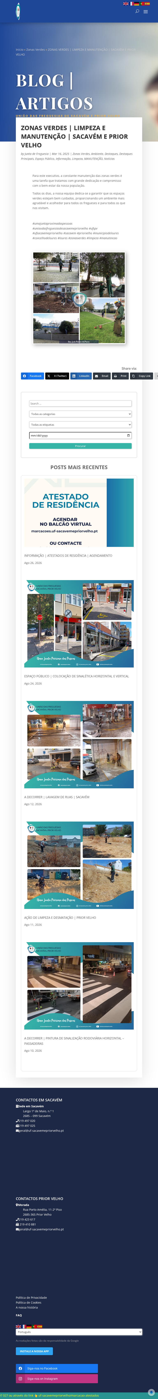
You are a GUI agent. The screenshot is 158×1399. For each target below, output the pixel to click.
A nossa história (27, 1307)
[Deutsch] (136, 3)
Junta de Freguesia (37, 154)
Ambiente (97, 154)
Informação (63, 159)
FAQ (19, 1315)
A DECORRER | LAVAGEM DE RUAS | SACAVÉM (56, 797)
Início (19, 49)
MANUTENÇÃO (93, 159)
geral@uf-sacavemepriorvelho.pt (41, 1131)
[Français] (131, 3)
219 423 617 (27, 1219)
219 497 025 (27, 1126)
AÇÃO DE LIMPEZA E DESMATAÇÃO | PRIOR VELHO (60, 918)
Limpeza (77, 159)
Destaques (111, 154)
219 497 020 (27, 1121)
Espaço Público (44, 159)
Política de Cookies (28, 1302)
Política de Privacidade (31, 1298)
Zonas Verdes (35, 49)
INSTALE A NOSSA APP (34, 1351)
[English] (126, 3)
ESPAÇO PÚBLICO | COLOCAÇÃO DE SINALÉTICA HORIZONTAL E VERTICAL (76, 676)
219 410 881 (27, 1224)
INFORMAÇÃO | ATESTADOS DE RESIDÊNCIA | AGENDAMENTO (68, 555)
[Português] (142, 3)
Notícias (109, 159)
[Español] (147, 3)
